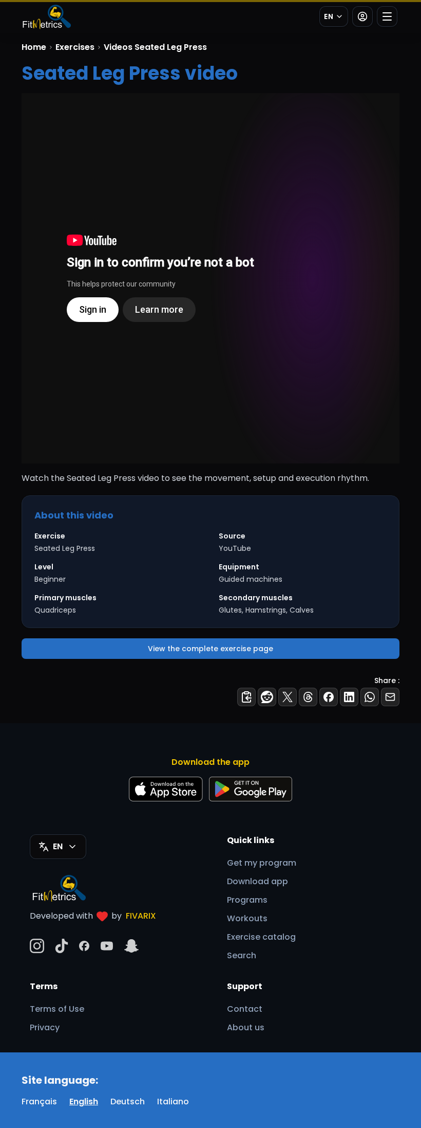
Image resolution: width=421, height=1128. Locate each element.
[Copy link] (246, 697)
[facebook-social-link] (84, 946)
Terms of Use (57, 1009)
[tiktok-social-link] (61, 946)
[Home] (46, 16)
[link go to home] (61, 887)
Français (39, 1101)
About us (245, 1027)
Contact (244, 1009)
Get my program (261, 863)
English (83, 1101)
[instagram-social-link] (37, 946)
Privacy (45, 1027)
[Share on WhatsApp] (369, 697)
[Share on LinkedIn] (349, 697)
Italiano (173, 1101)
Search (241, 955)
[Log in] (362, 16)
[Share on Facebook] (328, 697)
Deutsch (127, 1101)
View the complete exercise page (210, 648)
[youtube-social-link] (107, 946)
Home (34, 47)
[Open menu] (387, 16)
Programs (247, 900)
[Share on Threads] (308, 697)
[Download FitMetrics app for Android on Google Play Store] (250, 789)
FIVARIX (141, 916)
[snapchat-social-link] (131, 946)
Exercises (74, 47)
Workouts (247, 918)
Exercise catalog (261, 937)
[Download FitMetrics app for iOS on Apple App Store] (166, 789)
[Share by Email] (390, 697)
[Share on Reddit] (267, 697)
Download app (257, 881)
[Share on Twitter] (287, 697)
